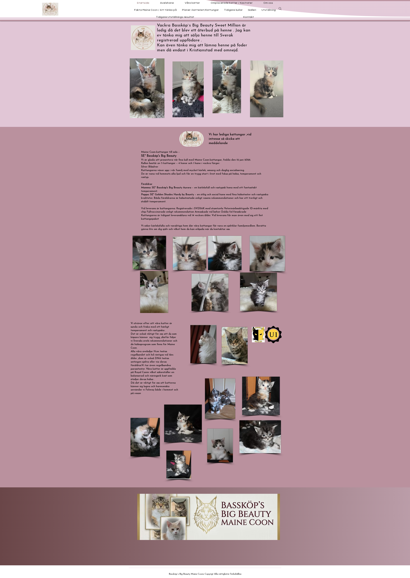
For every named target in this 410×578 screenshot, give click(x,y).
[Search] (280, 8)
